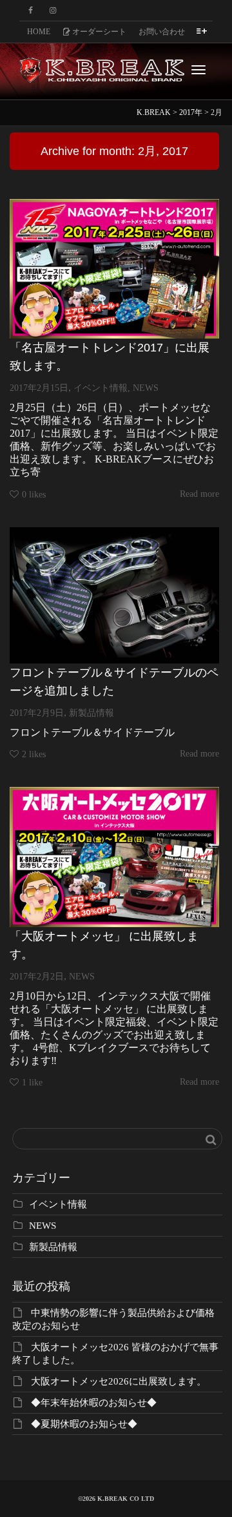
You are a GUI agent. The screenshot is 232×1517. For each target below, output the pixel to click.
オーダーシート (98, 31)
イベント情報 (100, 388)
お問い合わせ (162, 31)
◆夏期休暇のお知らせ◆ (84, 1424)
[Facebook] (30, 10)
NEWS (146, 388)
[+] (114, 269)
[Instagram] (52, 10)
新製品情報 (91, 713)
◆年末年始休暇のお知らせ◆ (94, 1402)
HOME (38, 31)
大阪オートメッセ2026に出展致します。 (118, 1381)
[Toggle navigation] (198, 70)
